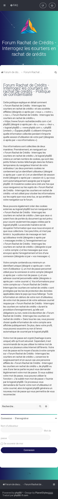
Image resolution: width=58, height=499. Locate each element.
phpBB (18, 492)
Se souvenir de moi (13, 443)
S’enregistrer (22, 418)
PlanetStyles (41, 492)
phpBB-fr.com (21, 495)
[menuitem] (14, 5)
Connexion (6, 418)
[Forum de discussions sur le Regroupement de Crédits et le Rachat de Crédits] (29, 27)
